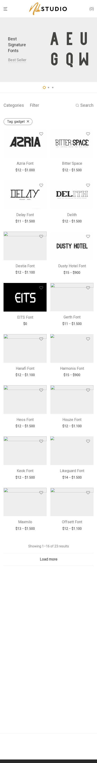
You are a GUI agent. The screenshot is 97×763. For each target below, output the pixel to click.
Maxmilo (25, 522)
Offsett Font (72, 522)
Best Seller (17, 60)
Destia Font (25, 266)
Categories (14, 105)
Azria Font (25, 163)
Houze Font (71, 419)
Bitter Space (72, 163)
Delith (72, 215)
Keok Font (25, 471)
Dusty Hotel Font (72, 266)
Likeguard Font (72, 471)
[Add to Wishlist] (41, 134)
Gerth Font (72, 317)
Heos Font (25, 419)
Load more (48, 559)
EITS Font (25, 317)
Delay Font (25, 215)
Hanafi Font (25, 368)
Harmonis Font (72, 368)
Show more (25, 170)
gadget (16, 121)
